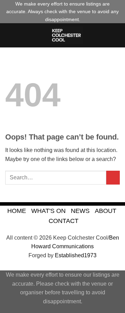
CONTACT (63, 220)
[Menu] (9, 35)
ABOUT (105, 210)
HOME (16, 210)
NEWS (80, 210)
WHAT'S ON (48, 210)
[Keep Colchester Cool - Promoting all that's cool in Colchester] (67, 35)
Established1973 (76, 255)
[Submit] (113, 177)
